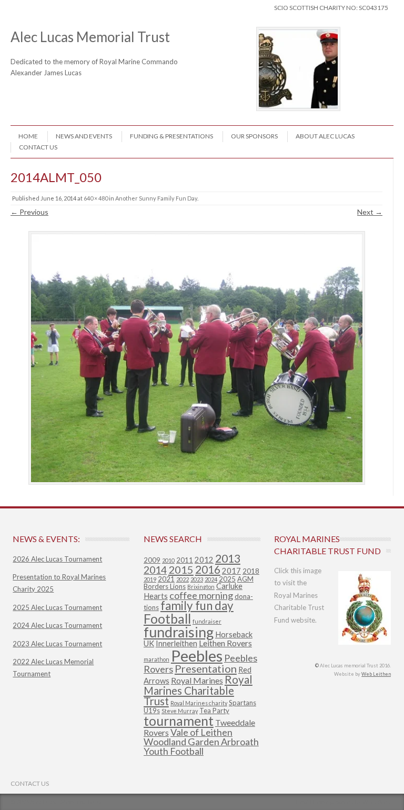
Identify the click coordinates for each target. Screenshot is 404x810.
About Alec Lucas (325, 136)
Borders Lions (165, 586)
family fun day (197, 605)
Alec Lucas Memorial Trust (104, 44)
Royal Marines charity (198, 702)
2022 (182, 579)
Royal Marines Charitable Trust (198, 690)
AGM (245, 579)
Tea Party (214, 710)
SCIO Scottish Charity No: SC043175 (331, 8)
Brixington (201, 586)
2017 (231, 570)
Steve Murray (179, 710)
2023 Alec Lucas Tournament (57, 643)
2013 (227, 558)
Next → (369, 211)
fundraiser (207, 621)
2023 (196, 579)
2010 (168, 560)
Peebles (197, 655)
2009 (152, 560)
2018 (251, 571)
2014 (155, 570)
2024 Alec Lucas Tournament (57, 625)
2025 (227, 579)
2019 (150, 579)
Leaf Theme (312, 801)
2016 (207, 569)
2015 (181, 569)
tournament (179, 720)
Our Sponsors (254, 136)
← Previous (29, 211)
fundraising (179, 632)
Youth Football (174, 751)
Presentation (206, 668)
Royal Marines (197, 680)
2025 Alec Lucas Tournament (57, 607)
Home (28, 136)
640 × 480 (96, 198)
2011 (184, 560)
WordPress (377, 801)
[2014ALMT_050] (196, 358)
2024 (211, 579)
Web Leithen (376, 674)
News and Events (84, 136)
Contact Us (38, 147)
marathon (156, 659)
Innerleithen (176, 643)
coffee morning (201, 595)
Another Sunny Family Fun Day (156, 198)
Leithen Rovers (225, 643)
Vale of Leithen (201, 732)
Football (167, 618)
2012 (204, 559)
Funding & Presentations (171, 136)
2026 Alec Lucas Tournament (57, 559)
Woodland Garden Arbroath (201, 741)
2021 (166, 579)
